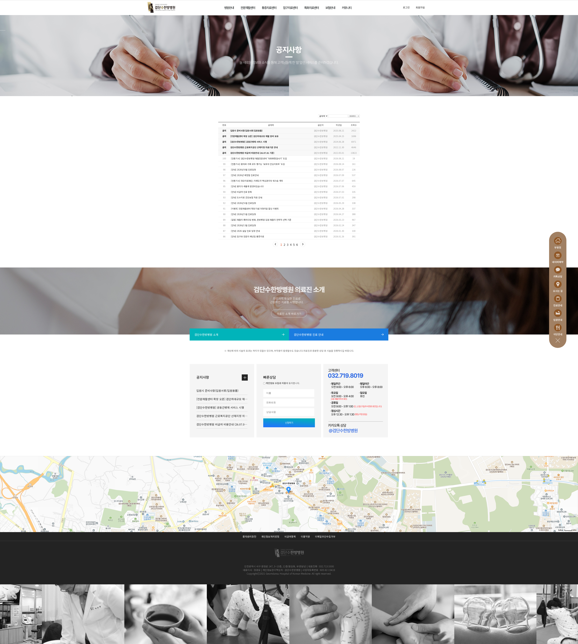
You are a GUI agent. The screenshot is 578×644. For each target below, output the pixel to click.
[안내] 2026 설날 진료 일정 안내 (245, 230)
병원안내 (229, 7)
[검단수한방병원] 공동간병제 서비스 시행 (248, 141)
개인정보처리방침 (270, 536)
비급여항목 (290, 536)
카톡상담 (557, 276)
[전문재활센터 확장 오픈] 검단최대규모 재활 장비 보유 (254, 136)
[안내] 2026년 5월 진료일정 (243, 214)
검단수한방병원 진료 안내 (308, 334)
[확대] (574, 488)
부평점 (557, 247)
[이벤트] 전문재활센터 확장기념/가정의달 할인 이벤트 (255, 208)
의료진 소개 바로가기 (289, 314)
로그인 (406, 7)
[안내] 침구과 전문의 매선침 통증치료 (247, 236)
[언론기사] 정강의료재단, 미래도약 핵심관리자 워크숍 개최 (257, 180)
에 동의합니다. (283, 383)
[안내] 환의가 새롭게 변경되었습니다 (247, 186)
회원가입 (420, 7)
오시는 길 (558, 291)
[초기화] (574, 499)
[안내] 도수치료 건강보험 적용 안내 (246, 197)
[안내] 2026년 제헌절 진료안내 (245, 175)
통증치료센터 (269, 7)
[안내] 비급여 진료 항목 (241, 191)
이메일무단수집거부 (325, 536)
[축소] (574, 493)
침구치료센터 (290, 7)
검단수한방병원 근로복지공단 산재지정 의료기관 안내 (254, 147)
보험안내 (330, 7)
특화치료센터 (311, 7)
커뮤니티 (346, 7)
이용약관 (305, 536)
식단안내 (557, 334)
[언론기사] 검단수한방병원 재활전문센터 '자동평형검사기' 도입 (259, 158)
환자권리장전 (249, 536)
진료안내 (557, 305)
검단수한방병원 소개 (206, 334)
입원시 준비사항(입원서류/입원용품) (246, 130)
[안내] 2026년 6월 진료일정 (243, 203)
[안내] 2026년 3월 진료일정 (243, 225)
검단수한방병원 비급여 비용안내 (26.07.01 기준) (252, 152)
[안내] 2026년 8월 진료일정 (243, 169)
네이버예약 (557, 262)
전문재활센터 (248, 7)
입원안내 (557, 320)
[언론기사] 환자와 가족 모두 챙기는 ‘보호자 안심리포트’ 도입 (258, 164)
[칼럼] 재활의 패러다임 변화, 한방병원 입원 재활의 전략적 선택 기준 (261, 219)
